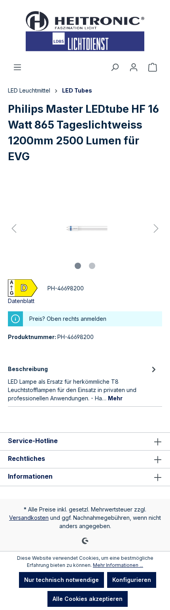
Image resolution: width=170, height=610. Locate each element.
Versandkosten (29, 517)
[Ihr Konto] (133, 67)
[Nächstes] (156, 228)
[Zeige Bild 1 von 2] (78, 266)
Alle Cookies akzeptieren (88, 598)
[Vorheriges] (14, 228)
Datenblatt (21, 300)
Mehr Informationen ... (118, 565)
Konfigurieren (131, 579)
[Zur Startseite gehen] (85, 31)
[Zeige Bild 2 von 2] (92, 266)
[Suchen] (114, 67)
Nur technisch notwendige (61, 579)
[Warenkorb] (152, 67)
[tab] (83, 383)
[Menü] (17, 67)
